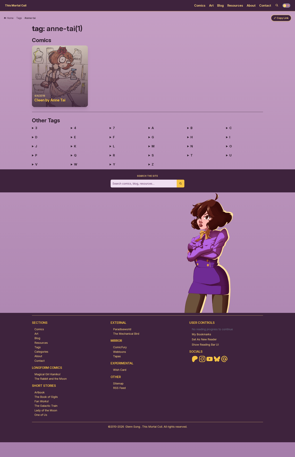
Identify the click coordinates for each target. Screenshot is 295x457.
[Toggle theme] (286, 5)
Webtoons (119, 351)
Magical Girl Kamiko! (47, 374)
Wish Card (119, 369)
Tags (37, 347)
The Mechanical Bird (126, 333)
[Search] (277, 5)
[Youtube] (209, 359)
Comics (199, 5)
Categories (41, 351)
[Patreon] (195, 359)
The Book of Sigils (46, 396)
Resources (235, 5)
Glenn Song (132, 426)
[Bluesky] (217, 359)
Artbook (39, 392)
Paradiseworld (122, 329)
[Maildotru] (224, 359)
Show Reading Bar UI (205, 344)
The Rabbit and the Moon (50, 378)
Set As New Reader (204, 339)
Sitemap (118, 383)
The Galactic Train (45, 405)
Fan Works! (41, 401)
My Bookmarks (201, 334)
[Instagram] (202, 359)
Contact (265, 5)
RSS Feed (119, 388)
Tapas (117, 356)
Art (211, 5)
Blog (220, 5)
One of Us (40, 414)
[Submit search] (180, 183)
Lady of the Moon (45, 410)
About (251, 5)
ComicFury (120, 347)
